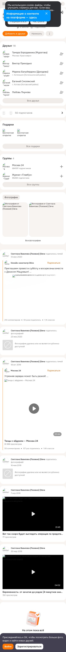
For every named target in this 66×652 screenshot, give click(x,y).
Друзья (7, 45)
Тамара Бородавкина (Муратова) (29, 52)
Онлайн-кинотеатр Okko (22, 263)
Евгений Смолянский (23, 81)
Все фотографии (33, 240)
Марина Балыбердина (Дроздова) (30, 71)
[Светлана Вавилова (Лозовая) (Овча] (6, 255)
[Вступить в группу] (61, 167)
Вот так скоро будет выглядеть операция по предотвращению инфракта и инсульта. (33, 533)
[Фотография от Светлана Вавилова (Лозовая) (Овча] (15, 219)
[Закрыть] (46, 14)
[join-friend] (61, 54)
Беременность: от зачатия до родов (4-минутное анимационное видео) (33, 592)
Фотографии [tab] (11, 197)
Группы (7, 158)
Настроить (38, 21)
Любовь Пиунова (21, 92)
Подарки (8, 124)
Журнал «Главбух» (22, 174)
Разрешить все (18, 21)
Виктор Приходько (22, 63)
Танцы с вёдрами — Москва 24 (21, 440)
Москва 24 (16, 370)
